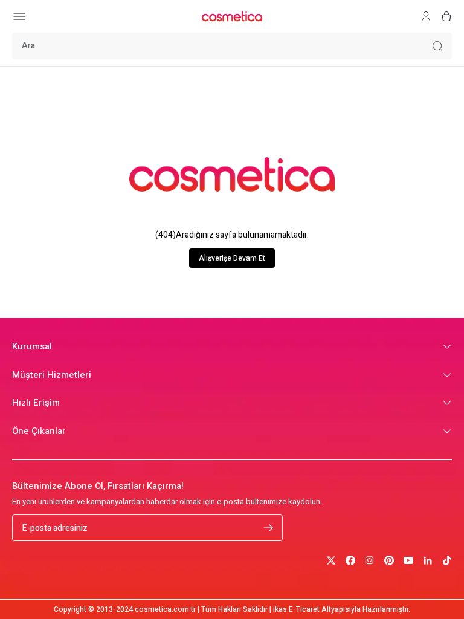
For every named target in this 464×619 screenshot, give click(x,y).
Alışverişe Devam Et (232, 258)
